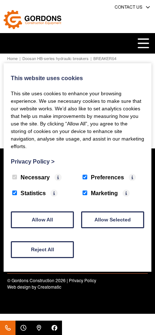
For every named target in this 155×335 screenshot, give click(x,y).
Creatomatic (49, 287)
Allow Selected (112, 219)
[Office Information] (23, 328)
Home (12, 58)
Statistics (33, 193)
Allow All (42, 219)
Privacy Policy (82, 280)
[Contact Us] (7, 328)
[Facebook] (54, 328)
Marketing (104, 193)
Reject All (42, 249)
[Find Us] (38, 328)
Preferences (107, 177)
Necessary (35, 177)
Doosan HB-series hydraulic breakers (55, 58)
